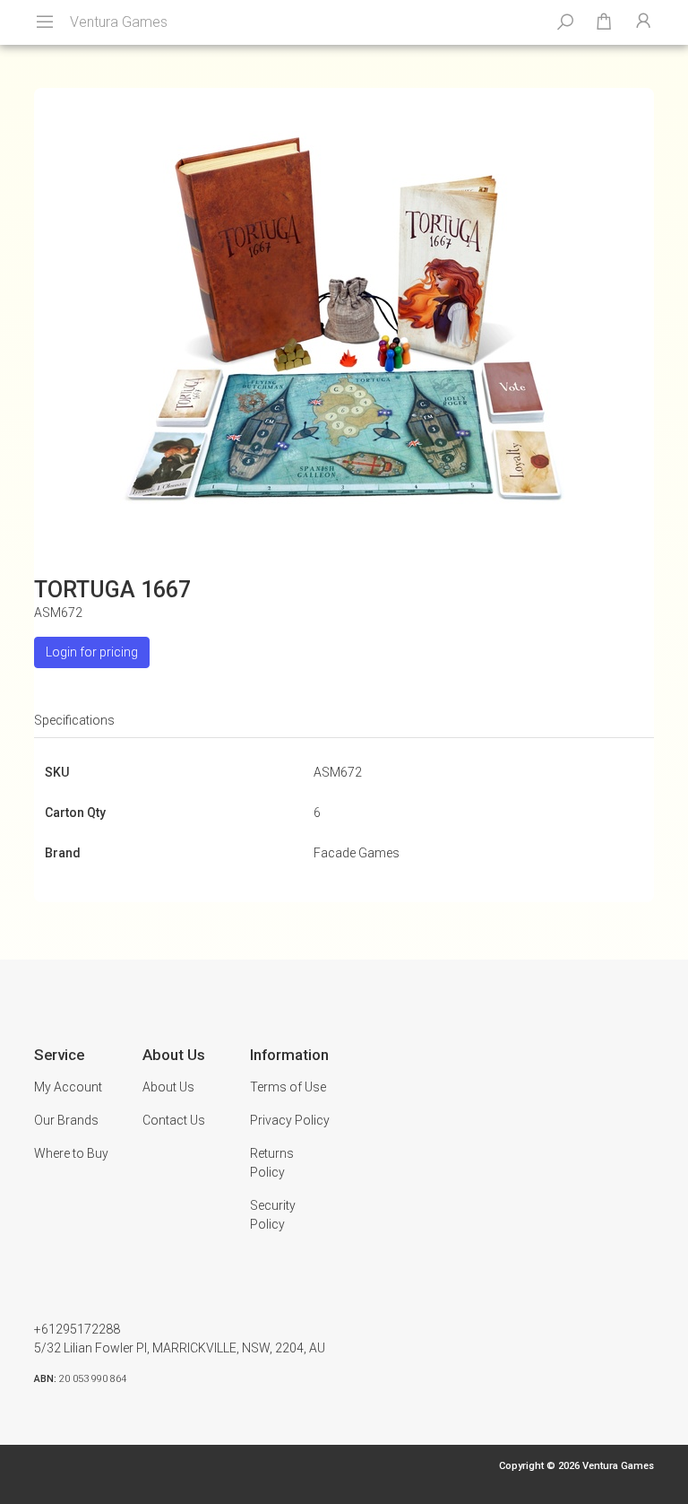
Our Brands (66, 1120)
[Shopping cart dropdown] (603, 22)
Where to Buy (71, 1153)
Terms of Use (288, 1087)
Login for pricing (92, 652)
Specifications (74, 720)
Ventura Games (119, 21)
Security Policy (273, 1214)
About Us (168, 1087)
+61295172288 (77, 1329)
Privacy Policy (290, 1120)
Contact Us (173, 1120)
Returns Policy (272, 1162)
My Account (68, 1087)
